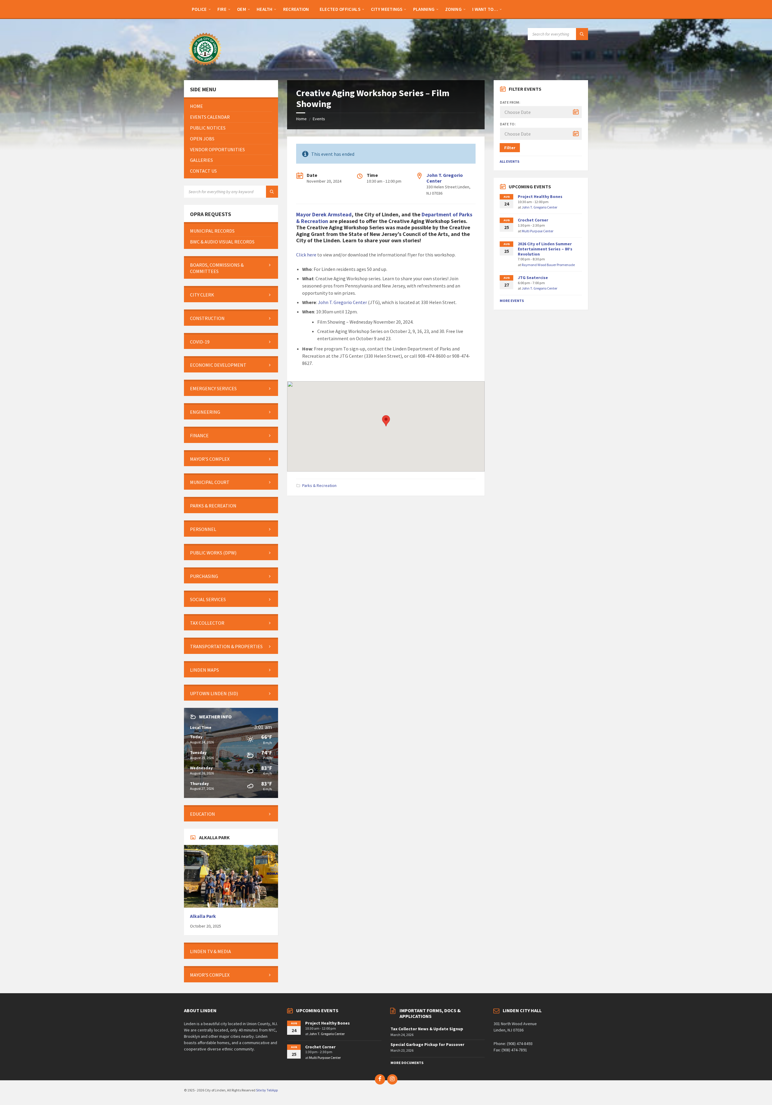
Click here (306, 255)
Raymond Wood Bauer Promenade (548, 264)
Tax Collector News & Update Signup (427, 1028)
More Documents (407, 1062)
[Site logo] (205, 68)
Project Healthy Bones (540, 196)
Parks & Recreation (319, 485)
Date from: (510, 102)
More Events (512, 300)
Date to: (508, 124)
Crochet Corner (533, 220)
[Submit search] (582, 34)
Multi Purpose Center (537, 231)
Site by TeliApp (267, 1090)
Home (301, 118)
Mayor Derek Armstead (324, 214)
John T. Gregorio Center (444, 178)
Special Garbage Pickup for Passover (427, 1044)
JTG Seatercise (533, 277)
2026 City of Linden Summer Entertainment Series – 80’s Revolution (545, 249)
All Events (509, 161)
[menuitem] (199, 9)
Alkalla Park (203, 916)
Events (319, 118)
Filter (509, 147)
